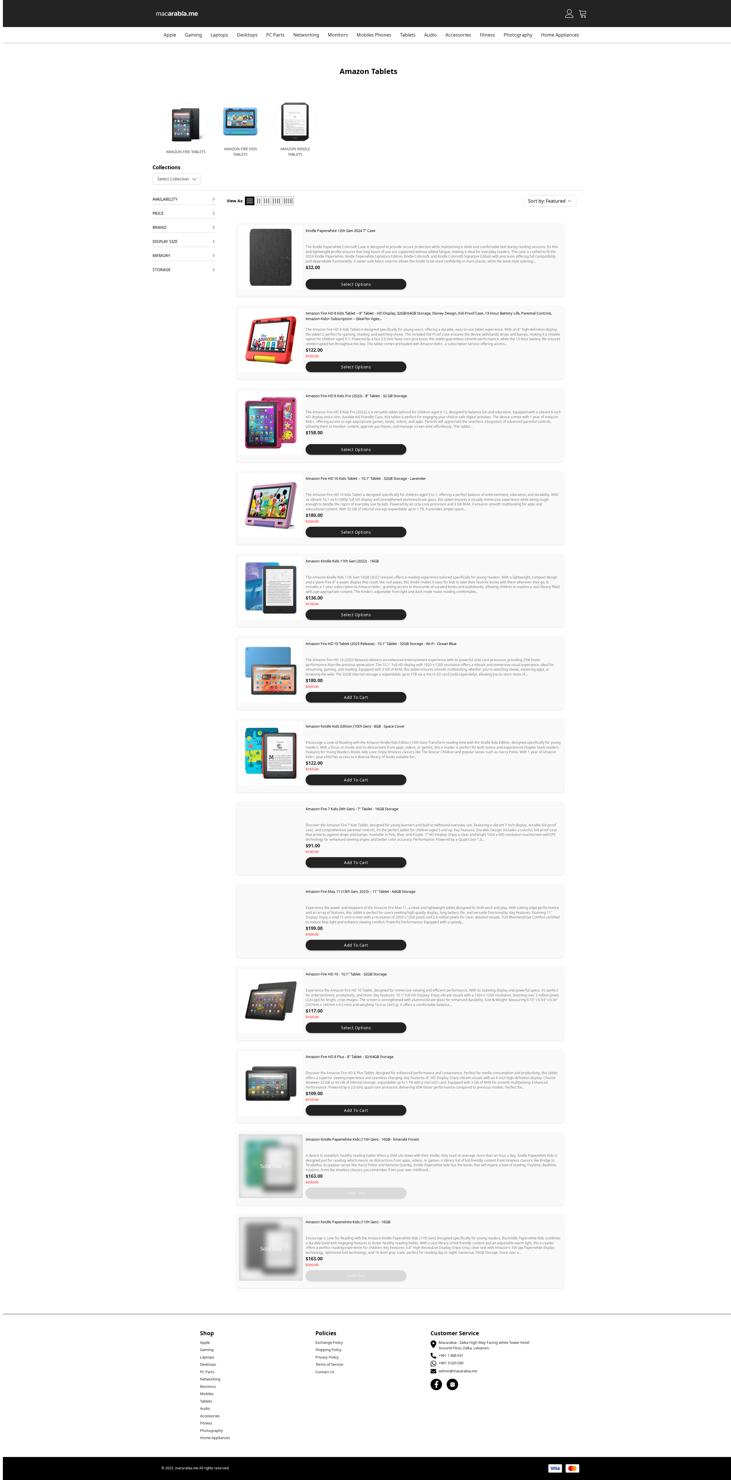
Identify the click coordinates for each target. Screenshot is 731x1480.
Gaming (193, 35)
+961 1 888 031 (451, 1355)
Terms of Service (329, 1364)
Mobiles (207, 1393)
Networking (306, 35)
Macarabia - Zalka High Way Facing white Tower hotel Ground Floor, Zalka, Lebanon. (484, 1345)
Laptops (219, 35)
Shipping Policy (328, 1349)
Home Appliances (560, 35)
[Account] (569, 13)
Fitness (487, 35)
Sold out (356, 1193)
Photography (518, 35)
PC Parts (275, 35)
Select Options (356, 284)
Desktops (247, 35)
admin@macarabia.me (458, 1371)
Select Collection (173, 179)
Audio (205, 1408)
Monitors (208, 1386)
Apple (170, 35)
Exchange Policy (329, 1342)
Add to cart (356, 697)
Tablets (206, 1401)
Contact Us (324, 1371)
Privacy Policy (327, 1357)
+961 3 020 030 (451, 1362)
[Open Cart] (582, 13)
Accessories (458, 35)
